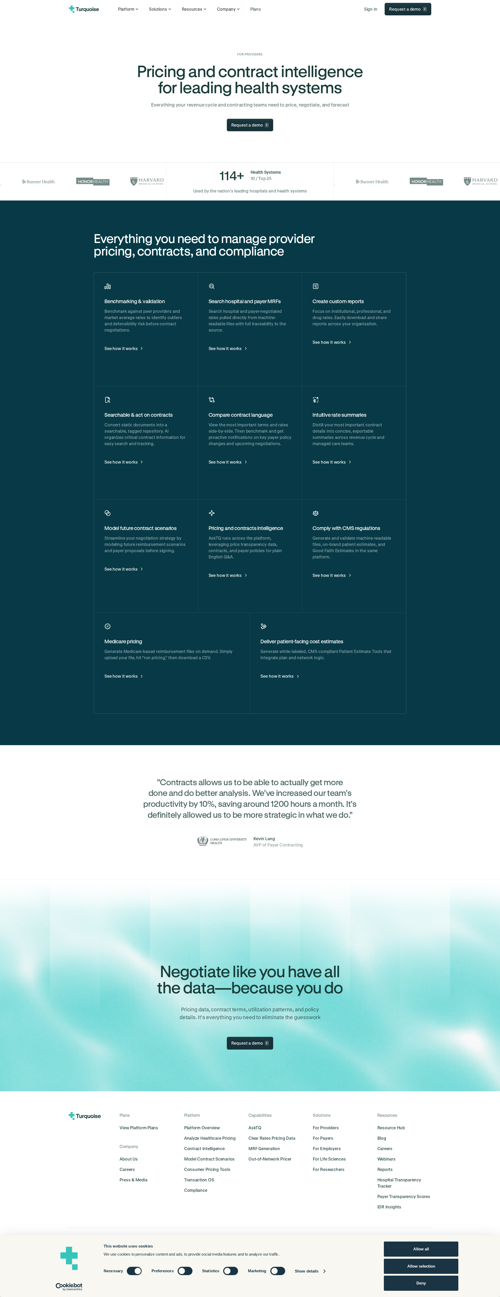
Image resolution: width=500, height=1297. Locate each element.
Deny (421, 1283)
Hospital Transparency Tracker (399, 1182)
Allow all (421, 1249)
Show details (306, 1271)
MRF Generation (264, 1148)
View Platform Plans (139, 1127)
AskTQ (254, 1127)
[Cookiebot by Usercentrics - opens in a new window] (69, 1287)
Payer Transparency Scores (403, 1196)
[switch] (185, 1271)
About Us (129, 1158)
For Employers (327, 1148)
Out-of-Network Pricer (269, 1158)
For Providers (326, 1127)
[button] (129, 9)
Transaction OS (199, 1179)
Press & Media (133, 1179)
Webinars (386, 1158)
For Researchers (328, 1169)
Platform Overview (202, 1127)
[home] (84, 9)
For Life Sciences (329, 1158)
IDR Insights (389, 1206)
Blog (381, 1138)
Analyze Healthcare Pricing (210, 1138)
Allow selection (421, 1266)
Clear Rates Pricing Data (271, 1138)
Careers (127, 1169)
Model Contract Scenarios (209, 1158)
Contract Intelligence (204, 1148)
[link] (255, 9)
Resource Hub (391, 1127)
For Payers (323, 1138)
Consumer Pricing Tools (207, 1169)
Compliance (195, 1190)
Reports (385, 1169)
